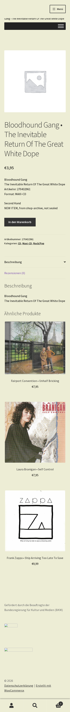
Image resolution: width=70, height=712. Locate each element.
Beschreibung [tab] (13, 262)
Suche (35, 705)
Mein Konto (11, 705)
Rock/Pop (38, 243)
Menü (60, 9)
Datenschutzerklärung (18, 685)
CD (19, 243)
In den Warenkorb (19, 222)
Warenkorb (54, 702)
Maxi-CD (27, 243)
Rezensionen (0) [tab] (14, 273)
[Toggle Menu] (61, 26)
